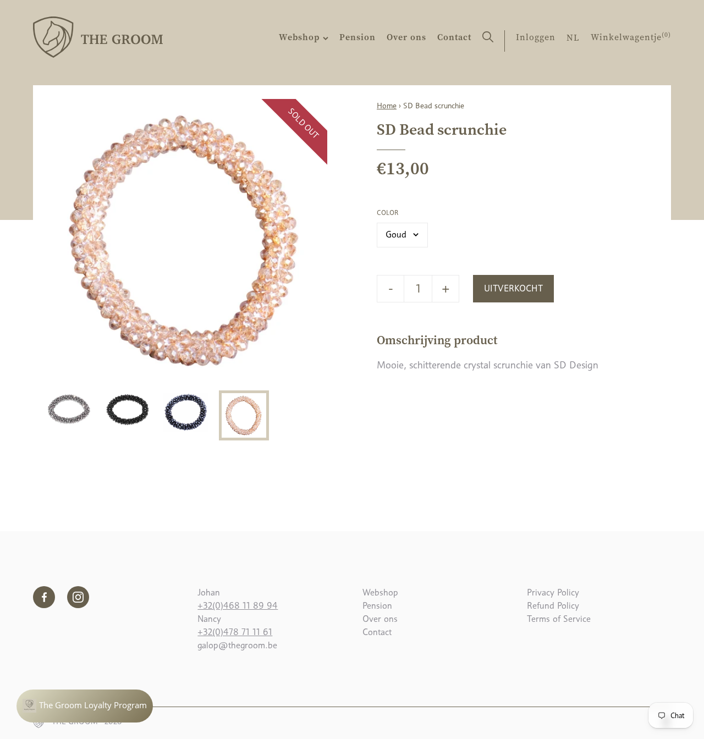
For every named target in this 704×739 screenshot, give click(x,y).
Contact (454, 37)
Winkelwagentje (631, 37)
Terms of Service (559, 619)
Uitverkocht (513, 288)
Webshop (301, 37)
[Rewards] (84, 706)
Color (387, 212)
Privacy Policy (553, 592)
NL (573, 37)
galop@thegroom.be (237, 645)
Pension (357, 37)
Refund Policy (553, 605)
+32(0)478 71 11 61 (234, 632)
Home (387, 106)
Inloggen (536, 37)
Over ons (406, 37)
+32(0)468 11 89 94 (237, 605)
